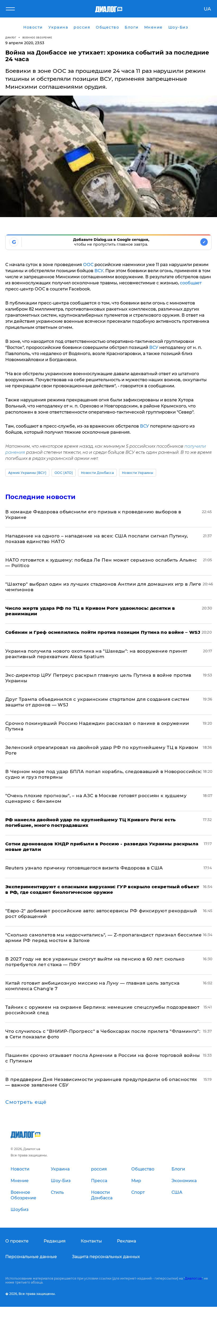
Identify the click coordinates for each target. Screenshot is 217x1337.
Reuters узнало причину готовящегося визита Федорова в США (84, 868)
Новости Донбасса (97, 473)
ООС (88, 264)
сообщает (191, 282)
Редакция (55, 1241)
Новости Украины (137, 473)
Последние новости (40, 497)
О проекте (17, 1241)
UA (207, 9)
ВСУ (98, 270)
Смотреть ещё (26, 1102)
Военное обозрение (37, 37)
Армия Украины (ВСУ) (27, 473)
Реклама (126, 1241)
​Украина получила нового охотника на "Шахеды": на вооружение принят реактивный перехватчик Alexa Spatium (96, 653)
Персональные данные (31, 1256)
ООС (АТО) (64, 473)
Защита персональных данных (106, 1256)
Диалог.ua (193, 1278)
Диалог (10, 37)
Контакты (91, 1241)
